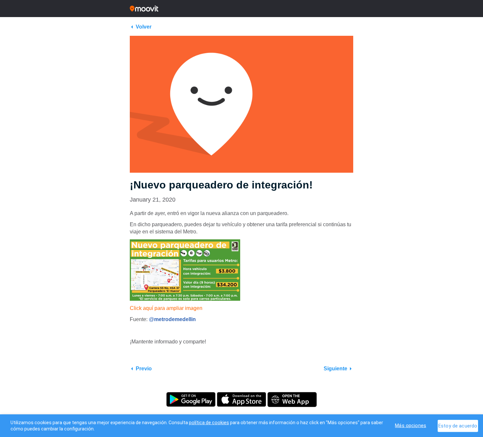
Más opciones (410, 425)
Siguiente (335, 368)
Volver (143, 27)
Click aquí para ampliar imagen (166, 308)
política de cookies (209, 422)
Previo (144, 368)
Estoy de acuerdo (457, 425)
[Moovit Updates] (241, 8)
